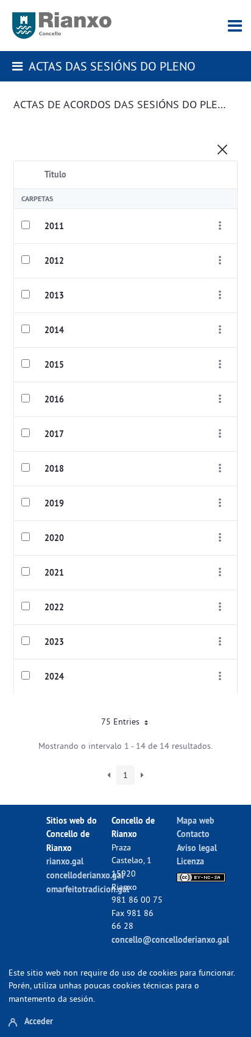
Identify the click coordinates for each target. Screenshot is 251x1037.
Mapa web (195, 820)
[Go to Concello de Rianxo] (62, 25)
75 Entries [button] (121, 721)
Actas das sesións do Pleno (112, 66)
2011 (54, 226)
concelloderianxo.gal (85, 875)
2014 (54, 330)
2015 (54, 364)
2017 (54, 434)
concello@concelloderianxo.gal (170, 939)
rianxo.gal (64, 861)
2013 (54, 295)
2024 (54, 676)
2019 (54, 503)
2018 (54, 468)
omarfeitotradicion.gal (87, 889)
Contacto (193, 833)
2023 (54, 641)
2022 (54, 607)
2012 (54, 260)
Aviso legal (197, 847)
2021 (54, 572)
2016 (54, 399)
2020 (54, 537)
